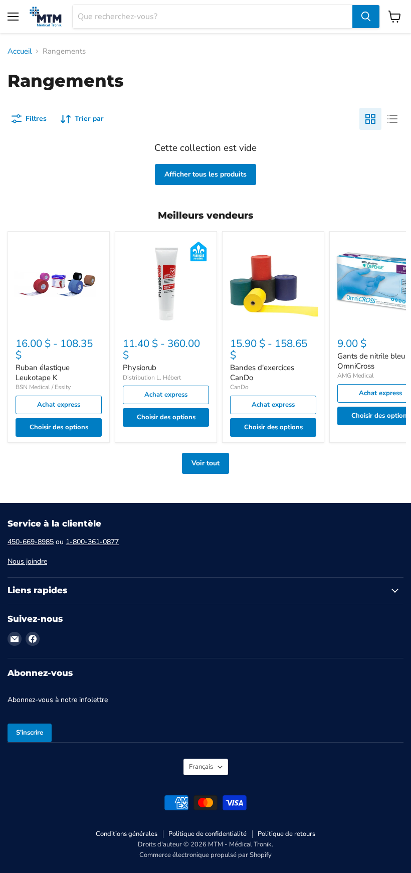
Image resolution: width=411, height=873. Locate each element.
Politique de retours (286, 833)
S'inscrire (29, 732)
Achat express (58, 404)
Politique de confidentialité (207, 833)
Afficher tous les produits (205, 174)
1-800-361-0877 (92, 542)
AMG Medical (355, 376)
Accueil (20, 51)
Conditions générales (126, 833)
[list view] (392, 119)
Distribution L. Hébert (152, 378)
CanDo (239, 387)
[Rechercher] (365, 16)
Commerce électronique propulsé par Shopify (205, 854)
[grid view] (370, 119)
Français (201, 766)
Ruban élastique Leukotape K (43, 373)
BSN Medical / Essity (43, 387)
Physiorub (139, 368)
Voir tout (205, 463)
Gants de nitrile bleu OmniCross (371, 361)
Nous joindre (27, 561)
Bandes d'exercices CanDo (262, 373)
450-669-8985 (31, 542)
